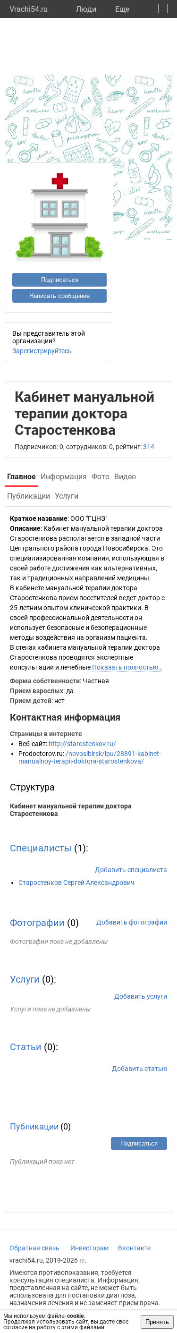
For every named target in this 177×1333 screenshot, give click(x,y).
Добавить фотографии (131, 922)
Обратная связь (34, 1248)
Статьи (26, 1047)
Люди (86, 9)
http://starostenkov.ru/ (82, 743)
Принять (157, 1321)
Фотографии (37, 922)
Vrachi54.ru (28, 9)
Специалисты (41, 848)
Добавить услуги (140, 996)
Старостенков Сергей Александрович (76, 882)
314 (148, 446)
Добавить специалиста (131, 870)
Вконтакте (134, 1248)
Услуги (25, 979)
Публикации (34, 1126)
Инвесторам (89, 1248)
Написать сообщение (59, 295)
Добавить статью (139, 1068)
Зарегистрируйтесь (42, 351)
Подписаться (59, 279)
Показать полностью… (127, 667)
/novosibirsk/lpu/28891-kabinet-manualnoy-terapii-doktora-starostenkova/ (89, 757)
